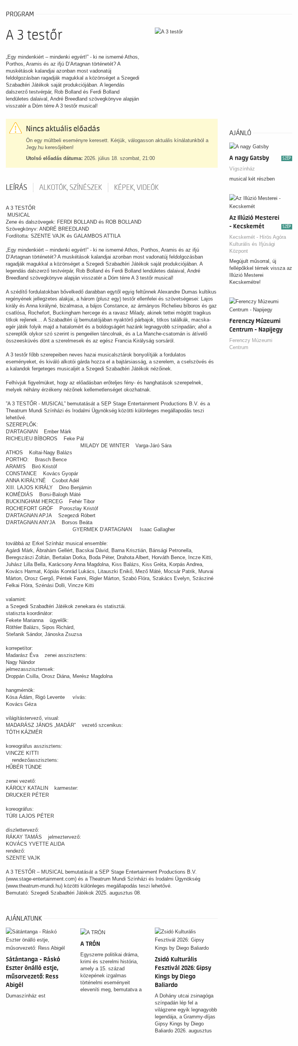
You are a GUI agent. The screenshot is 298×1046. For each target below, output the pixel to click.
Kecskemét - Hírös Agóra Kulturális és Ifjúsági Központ (257, 244)
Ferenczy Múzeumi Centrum (250, 343)
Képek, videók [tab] (136, 187)
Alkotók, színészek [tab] (70, 187)
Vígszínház (242, 169)
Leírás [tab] (16, 187)
